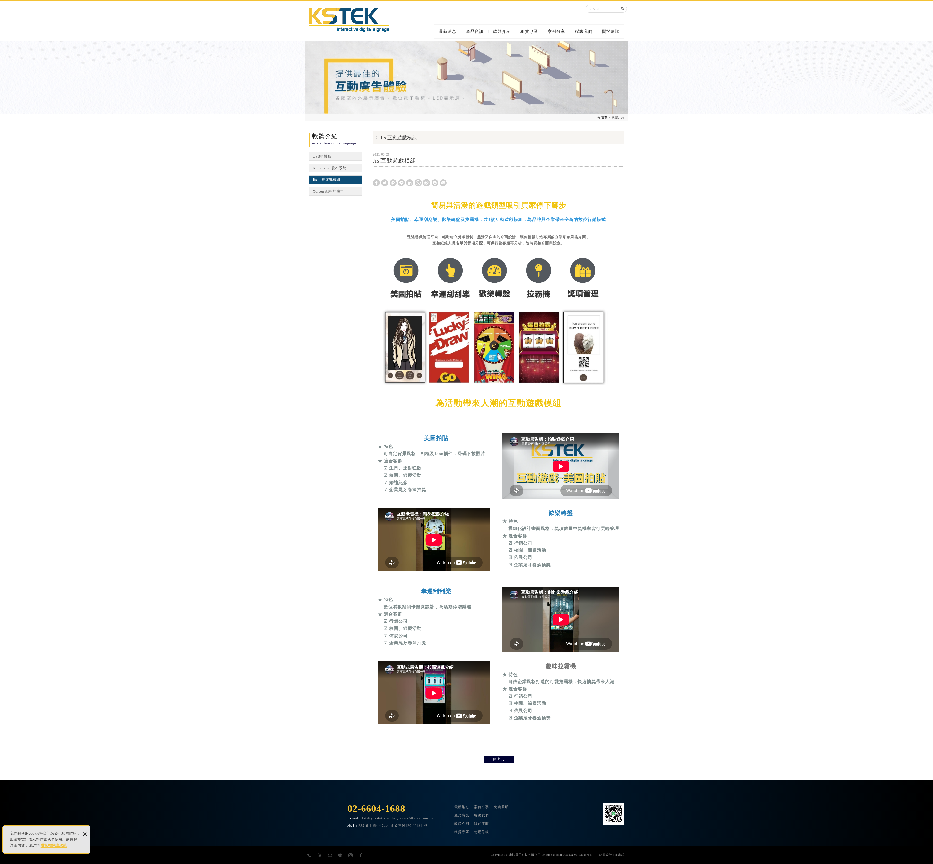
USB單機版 (322, 156)
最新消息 (447, 31)
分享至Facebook (376, 182)
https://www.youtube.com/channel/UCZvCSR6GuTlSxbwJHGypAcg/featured (319, 855)
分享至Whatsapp (418, 182)
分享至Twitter (384, 182)
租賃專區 (529, 31)
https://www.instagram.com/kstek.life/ (350, 855)
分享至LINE (401, 182)
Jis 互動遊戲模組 (326, 180)
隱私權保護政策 (54, 845)
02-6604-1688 (376, 808)
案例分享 (556, 31)
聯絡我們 (583, 31)
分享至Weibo (426, 182)
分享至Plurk (393, 182)
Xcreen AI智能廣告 (328, 191)
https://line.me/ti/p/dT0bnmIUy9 (340, 855)
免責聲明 (501, 807)
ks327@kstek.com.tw (330, 855)
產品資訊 (475, 31)
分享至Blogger (435, 182)
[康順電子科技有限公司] (349, 20)
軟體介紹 (502, 31)
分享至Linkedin (409, 182)
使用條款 (481, 832)
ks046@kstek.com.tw (379, 818)
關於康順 (611, 31)
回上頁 (498, 759)
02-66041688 (309, 855)
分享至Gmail (443, 182)
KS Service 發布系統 (329, 168)
